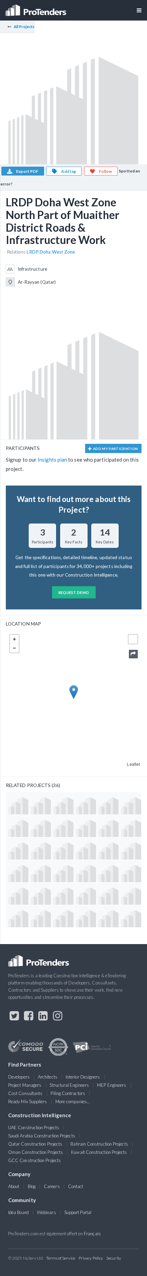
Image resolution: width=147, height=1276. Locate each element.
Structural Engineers (69, 1085)
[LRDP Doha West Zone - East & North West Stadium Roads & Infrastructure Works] (40, 848)
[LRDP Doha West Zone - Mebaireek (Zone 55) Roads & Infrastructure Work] (62, 803)
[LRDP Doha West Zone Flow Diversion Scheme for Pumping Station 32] (62, 871)
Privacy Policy (91, 1258)
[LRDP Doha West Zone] (40, 871)
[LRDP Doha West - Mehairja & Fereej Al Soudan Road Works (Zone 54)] (85, 916)
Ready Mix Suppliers (27, 1101)
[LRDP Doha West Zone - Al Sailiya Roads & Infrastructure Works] (130, 893)
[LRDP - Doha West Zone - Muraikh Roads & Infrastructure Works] (130, 826)
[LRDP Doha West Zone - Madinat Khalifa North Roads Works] (85, 803)
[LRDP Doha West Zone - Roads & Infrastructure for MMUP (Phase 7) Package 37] (85, 893)
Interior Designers (83, 1077)
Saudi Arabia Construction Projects (41, 1135)
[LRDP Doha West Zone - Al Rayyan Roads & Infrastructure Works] (130, 848)
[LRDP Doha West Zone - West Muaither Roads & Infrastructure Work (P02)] (85, 871)
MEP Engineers (111, 1085)
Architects (47, 1077)
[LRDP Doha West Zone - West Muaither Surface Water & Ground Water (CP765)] (62, 848)
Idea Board (18, 1212)
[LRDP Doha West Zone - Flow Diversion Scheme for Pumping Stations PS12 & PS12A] (107, 871)
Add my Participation (115, 449)
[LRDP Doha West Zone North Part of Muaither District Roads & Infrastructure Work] (62, 826)
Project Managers (24, 1085)
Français (92, 1233)
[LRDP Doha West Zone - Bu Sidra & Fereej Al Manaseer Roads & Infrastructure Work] (85, 826)
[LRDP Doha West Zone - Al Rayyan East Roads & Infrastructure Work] (40, 826)
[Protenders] (36, 8)
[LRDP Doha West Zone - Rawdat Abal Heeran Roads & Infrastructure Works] (107, 826)
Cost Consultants (25, 1093)
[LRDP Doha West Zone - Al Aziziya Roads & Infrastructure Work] (107, 916)
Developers (19, 1077)
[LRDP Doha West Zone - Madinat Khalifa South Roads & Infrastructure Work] (17, 871)
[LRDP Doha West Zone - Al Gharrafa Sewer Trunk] (17, 826)
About (13, 1186)
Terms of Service (60, 1258)
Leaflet (133, 764)
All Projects (24, 26)
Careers (52, 1186)
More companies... (72, 1101)
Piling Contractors (68, 1093)
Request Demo (73, 592)
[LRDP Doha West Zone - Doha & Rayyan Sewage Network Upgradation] (40, 803)
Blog (32, 1186)
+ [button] (14, 639)
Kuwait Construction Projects (99, 1152)
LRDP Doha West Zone (51, 252)
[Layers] (133, 639)
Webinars (46, 1212)
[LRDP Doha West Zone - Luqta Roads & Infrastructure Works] (107, 848)
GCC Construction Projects (34, 1160)
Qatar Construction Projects (35, 1144)
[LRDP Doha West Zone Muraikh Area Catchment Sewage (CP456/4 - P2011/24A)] (130, 871)
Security (113, 1258)
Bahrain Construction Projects (99, 1144)
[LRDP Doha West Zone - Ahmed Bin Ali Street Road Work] (40, 893)
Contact (75, 1186)
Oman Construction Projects (35, 1152)
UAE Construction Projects (33, 1127)
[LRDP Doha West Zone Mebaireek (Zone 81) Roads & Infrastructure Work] (62, 893)
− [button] (14, 648)
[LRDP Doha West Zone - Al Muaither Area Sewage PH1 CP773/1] (17, 848)
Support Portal (77, 1212)
